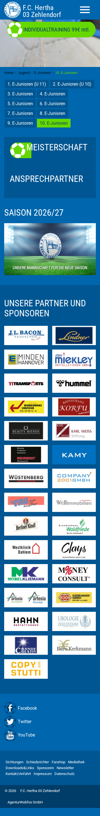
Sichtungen (14, 762)
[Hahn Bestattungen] (26, 621)
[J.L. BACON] (26, 335)
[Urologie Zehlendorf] (74, 621)
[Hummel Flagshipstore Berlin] (74, 383)
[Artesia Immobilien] (26, 597)
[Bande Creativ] (26, 644)
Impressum (43, 774)
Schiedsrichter (37, 762)
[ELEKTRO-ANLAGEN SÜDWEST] (74, 597)
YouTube (26, 735)
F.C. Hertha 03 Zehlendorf (40, 791)
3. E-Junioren (20, 94)
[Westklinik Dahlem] (26, 549)
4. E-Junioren (52, 94)
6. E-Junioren (52, 103)
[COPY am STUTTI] (26, 668)
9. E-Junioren (20, 123)
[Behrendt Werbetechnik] (26, 454)
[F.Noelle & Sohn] (26, 502)
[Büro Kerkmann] (74, 644)
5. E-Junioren (20, 103)
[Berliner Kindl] (26, 525)
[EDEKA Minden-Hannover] (26, 359)
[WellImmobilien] (74, 502)
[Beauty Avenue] (26, 430)
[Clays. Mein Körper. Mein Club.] (74, 549)
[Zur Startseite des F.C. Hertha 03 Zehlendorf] (13, 9)
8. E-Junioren (52, 113)
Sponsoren (45, 768)
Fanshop (58, 762)
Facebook (27, 708)
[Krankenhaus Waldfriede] (74, 525)
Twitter (24, 721)
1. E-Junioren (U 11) (27, 84)
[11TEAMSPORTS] (26, 383)
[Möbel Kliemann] (26, 573)
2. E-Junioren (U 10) (72, 84)
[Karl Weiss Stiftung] (74, 430)
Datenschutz (64, 774)
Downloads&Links (20, 768)
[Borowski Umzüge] (26, 406)
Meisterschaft (57, 148)
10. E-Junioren (54, 123)
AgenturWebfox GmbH (25, 802)
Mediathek (76, 762)
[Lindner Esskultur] (74, 335)
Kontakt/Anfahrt (18, 774)
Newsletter (65, 768)
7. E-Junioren (20, 113)
